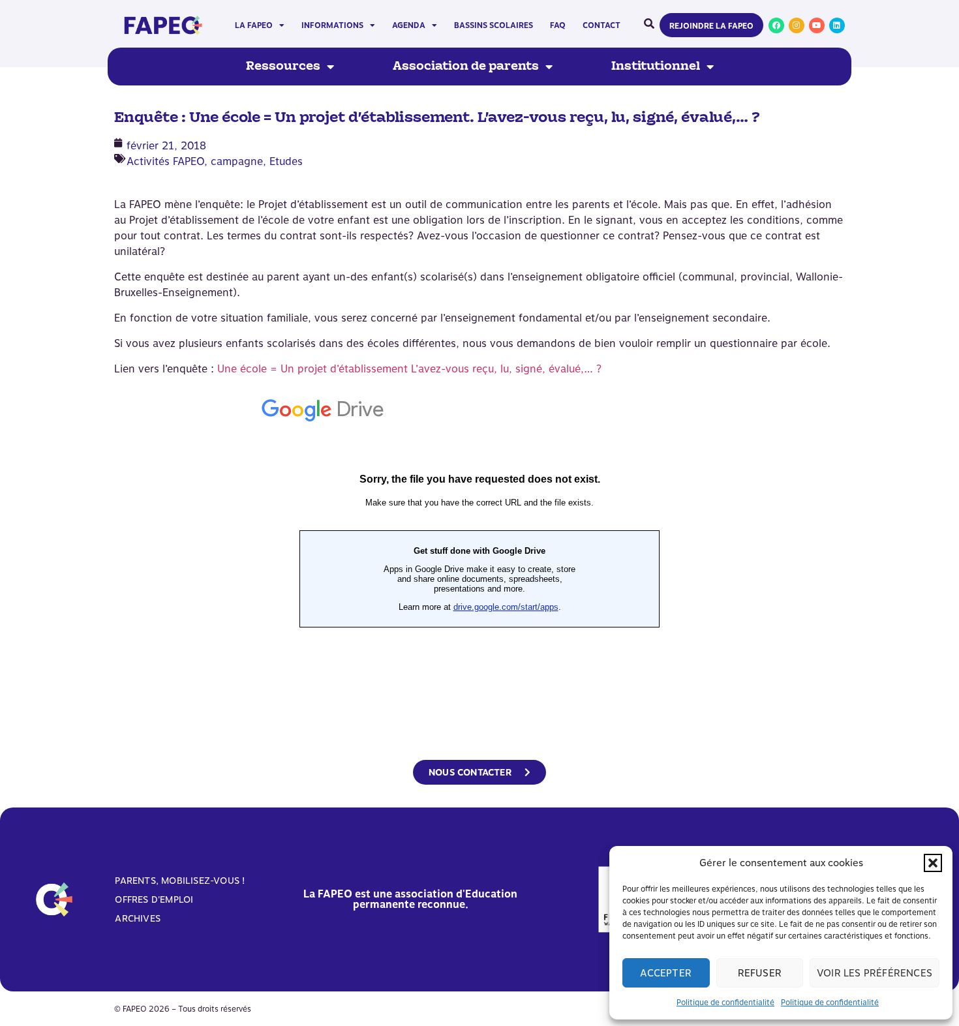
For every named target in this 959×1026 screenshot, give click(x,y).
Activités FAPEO (165, 161)
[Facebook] (776, 25)
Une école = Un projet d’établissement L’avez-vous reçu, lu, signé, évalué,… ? (409, 369)
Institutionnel (655, 66)
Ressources (283, 66)
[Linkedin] (837, 25)
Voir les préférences (874, 973)
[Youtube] (817, 25)
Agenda (408, 25)
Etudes (286, 161)
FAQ (558, 25)
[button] (932, 862)
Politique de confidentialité (725, 1002)
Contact (601, 25)
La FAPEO (254, 25)
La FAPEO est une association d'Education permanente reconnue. (410, 899)
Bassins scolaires (493, 25)
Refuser (760, 973)
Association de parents (466, 66)
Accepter (666, 973)
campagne (237, 161)
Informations (332, 25)
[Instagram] (796, 25)
